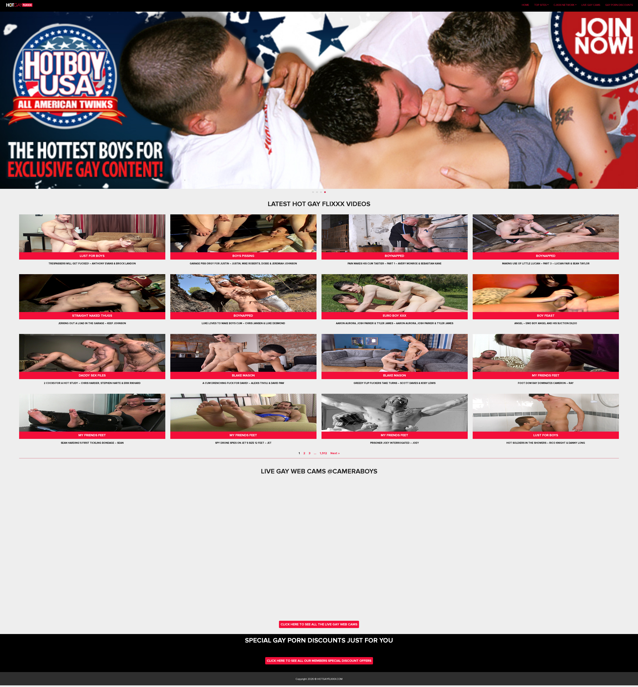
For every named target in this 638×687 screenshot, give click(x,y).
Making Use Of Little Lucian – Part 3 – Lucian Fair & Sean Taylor (545, 263)
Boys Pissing (243, 256)
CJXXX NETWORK (564, 5)
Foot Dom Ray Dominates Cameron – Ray (546, 383)
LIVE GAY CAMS (591, 5)
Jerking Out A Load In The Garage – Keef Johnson (92, 323)
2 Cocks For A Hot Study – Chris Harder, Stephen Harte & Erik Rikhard (92, 383)
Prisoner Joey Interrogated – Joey (394, 442)
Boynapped (394, 256)
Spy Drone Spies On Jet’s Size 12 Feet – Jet (243, 442)
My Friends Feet (545, 375)
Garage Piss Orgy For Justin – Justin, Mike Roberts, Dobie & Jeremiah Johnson (243, 263)
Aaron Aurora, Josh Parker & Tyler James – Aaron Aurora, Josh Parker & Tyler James (394, 323)
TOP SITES (540, 5)
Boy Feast (546, 316)
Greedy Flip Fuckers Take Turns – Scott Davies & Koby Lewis (394, 383)
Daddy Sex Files (92, 375)
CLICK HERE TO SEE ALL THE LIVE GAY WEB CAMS (319, 624)
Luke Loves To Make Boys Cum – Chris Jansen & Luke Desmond (243, 323)
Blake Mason (243, 375)
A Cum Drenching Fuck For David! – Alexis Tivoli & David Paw (243, 383)
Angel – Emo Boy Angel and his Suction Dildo (545, 323)
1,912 (323, 453)
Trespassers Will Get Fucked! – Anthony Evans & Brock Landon (92, 263)
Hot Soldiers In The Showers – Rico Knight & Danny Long (545, 442)
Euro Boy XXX (394, 316)
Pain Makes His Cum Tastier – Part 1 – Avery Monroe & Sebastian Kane (394, 263)
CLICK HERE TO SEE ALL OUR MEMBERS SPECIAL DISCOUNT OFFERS (319, 661)
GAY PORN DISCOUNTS (619, 5)
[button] (313, 192)
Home (527, 5)
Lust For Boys (92, 256)
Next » (335, 453)
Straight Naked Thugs (92, 316)
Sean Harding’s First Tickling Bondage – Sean (92, 442)
